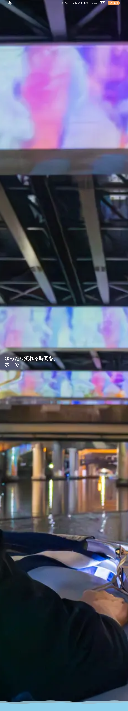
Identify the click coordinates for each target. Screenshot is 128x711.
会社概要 (95, 3)
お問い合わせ (114, 3)
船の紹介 (68, 3)
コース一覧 (59, 3)
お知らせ (87, 3)
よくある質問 (77, 3)
